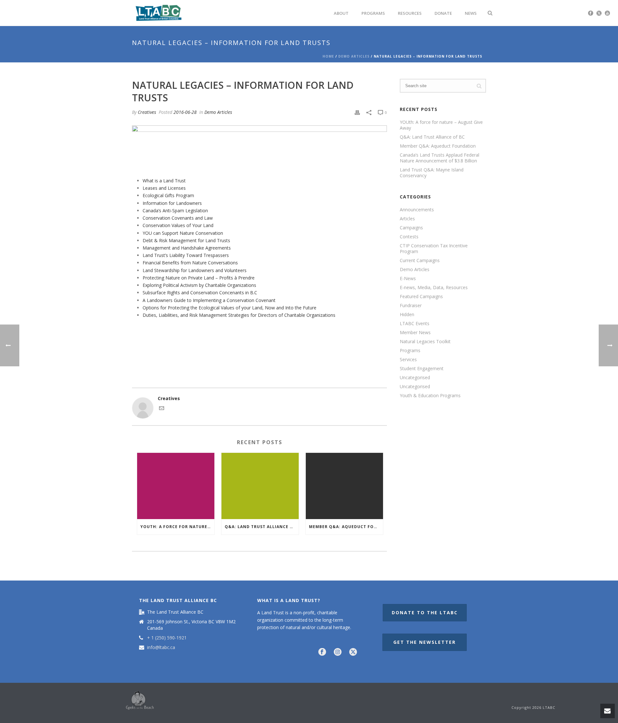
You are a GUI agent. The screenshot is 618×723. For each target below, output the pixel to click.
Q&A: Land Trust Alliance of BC (262, 526)
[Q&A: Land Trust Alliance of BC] (260, 486)
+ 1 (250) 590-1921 (167, 638)
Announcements (417, 210)
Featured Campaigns (421, 296)
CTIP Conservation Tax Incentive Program (434, 248)
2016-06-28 (185, 112)
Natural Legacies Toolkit (425, 341)
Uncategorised (415, 377)
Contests (409, 237)
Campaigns (411, 228)
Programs (373, 13)
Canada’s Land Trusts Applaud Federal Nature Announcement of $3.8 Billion (439, 158)
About (341, 13)
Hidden (407, 314)
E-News (408, 278)
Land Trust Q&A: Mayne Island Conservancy (432, 172)
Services (408, 359)
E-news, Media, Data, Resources (434, 287)
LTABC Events (414, 323)
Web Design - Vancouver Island (140, 700)
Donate (443, 13)
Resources (410, 13)
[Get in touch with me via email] (161, 409)
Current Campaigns (420, 260)
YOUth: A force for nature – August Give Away (177, 526)
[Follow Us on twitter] (353, 652)
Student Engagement (422, 368)
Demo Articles (354, 56)
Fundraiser (411, 305)
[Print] (357, 112)
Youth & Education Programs (430, 395)
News (471, 13)
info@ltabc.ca (161, 647)
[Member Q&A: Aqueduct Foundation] (344, 486)
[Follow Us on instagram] (338, 652)
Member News (415, 332)
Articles (407, 219)
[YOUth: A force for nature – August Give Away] (175, 486)
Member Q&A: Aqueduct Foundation (346, 526)
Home (328, 56)
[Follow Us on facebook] (322, 652)
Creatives (147, 112)
